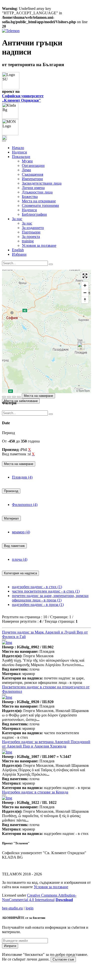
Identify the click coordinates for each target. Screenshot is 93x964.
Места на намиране (38, 396)
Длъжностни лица (37, 192)
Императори (32, 179)
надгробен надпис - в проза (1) (38, 604)
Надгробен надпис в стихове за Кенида (35, 792)
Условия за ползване (39, 245)
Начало (18, 148)
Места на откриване (39, 201)
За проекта (31, 236)
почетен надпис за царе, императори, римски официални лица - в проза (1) (50, 598)
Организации (33, 165)
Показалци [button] (21, 156)
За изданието (33, 228)
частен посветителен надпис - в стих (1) (46, 591)
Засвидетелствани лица (42, 183)
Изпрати (10, 946)
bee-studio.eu (12, 908)
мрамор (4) (21, 532)
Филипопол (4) (24, 504)
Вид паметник (14, 546)
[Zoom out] (85, 292)
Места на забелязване (21, 401)
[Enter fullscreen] (85, 275)
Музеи (27, 161)
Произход (11, 491)
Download (64, 900)
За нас (27, 223)
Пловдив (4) (22, 477)
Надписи (19, 152)
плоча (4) (19, 559)
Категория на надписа (20, 573)
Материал (11, 518)
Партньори (31, 232)
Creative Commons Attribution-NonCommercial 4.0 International (39, 897)
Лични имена (33, 188)
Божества (30, 196)
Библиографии (34, 214)
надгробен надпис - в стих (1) (37, 587)
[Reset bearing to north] (85, 299)
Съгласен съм (63, 959)
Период (8, 433)
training (28, 241)
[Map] (46, 331)
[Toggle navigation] (4, 141)
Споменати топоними (40, 205)
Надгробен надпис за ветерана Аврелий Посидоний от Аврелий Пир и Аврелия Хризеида (46, 744)
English (18, 250)
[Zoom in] (85, 285)
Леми (26, 170)
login (29, 908)
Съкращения (32, 174)
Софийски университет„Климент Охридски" (23, 98)
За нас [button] (17, 219)
